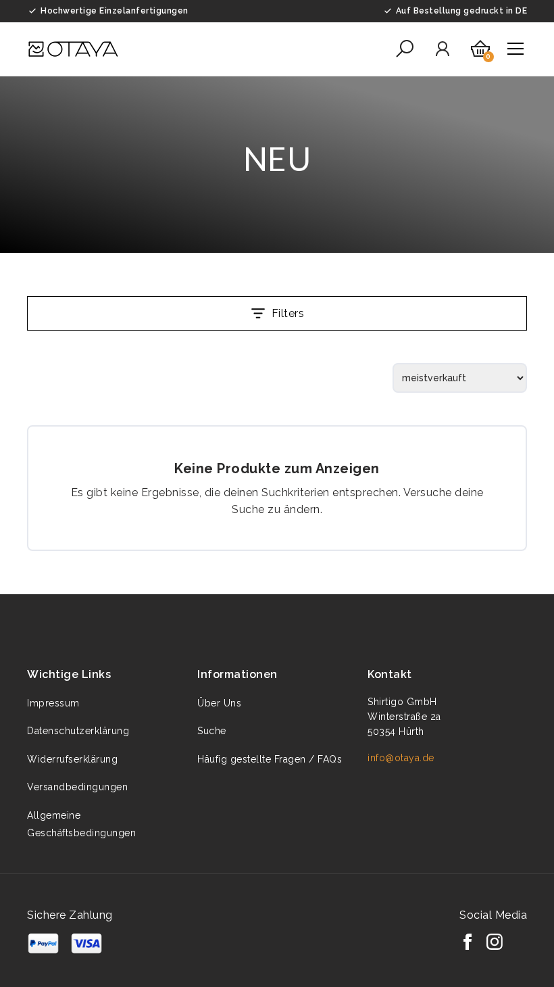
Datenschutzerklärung (78, 730)
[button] (405, 49)
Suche (211, 730)
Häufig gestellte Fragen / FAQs (269, 759)
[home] (73, 49)
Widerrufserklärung (72, 759)
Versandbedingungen (77, 786)
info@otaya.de (401, 757)
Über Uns (219, 703)
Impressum (53, 703)
